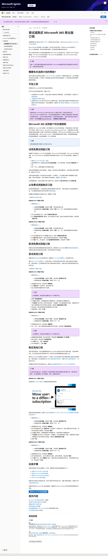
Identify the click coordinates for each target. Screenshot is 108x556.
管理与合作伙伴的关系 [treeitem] (8, 65)
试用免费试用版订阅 (95, 38)
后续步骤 (37, 172)
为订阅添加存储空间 (34, 510)
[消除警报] (105, 3)
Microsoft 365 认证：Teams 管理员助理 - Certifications (42, 533)
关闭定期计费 (74, 248)
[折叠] (18, 26)
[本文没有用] (102, 54)
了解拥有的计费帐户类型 (38, 98)
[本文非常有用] (100, 54)
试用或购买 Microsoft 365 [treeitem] (10, 43)
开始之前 (92, 32)
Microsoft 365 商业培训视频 (36, 500)
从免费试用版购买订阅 (95, 39)
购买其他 (50, 191)
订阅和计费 (44, 28)
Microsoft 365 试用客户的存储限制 (98, 35)
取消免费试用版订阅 (95, 41)
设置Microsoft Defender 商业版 (40, 475)
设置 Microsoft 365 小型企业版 (40, 471)
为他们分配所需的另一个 (71, 359)
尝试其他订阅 (93, 43)
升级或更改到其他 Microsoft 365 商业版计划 (63, 364)
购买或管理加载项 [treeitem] (8, 46)
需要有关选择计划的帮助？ (96, 30)
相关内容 (92, 49)
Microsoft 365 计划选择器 (54, 76)
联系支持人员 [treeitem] (6, 73)
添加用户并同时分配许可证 (36, 502)
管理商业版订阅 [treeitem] (6, 35)
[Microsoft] (3, 13)
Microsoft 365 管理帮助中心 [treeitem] (9, 38)
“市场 (55, 280)
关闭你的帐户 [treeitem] (6, 70)
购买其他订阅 (93, 45)
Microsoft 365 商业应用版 (38, 477)
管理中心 (36, 204)
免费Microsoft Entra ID (44, 119)
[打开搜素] (102, 13)
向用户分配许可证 (37, 504)
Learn (30, 28)
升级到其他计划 (33, 506)
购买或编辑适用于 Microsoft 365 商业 (39, 508)
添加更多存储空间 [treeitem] (8, 49)
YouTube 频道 (38, 381)
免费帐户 (103, 17)
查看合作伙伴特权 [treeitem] (7, 68)
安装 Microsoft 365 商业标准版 (40, 473)
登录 (105, 12)
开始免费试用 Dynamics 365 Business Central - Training (42, 524)
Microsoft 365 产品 (39, 161)
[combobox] (10, 29)
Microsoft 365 (37, 28)
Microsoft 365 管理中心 (58, 258)
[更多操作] (78, 28)
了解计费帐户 (61, 103)
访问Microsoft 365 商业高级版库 (38, 492)
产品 (58, 209)
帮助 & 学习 (44, 42)
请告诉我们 (55, 22)
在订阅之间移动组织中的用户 (53, 359)
